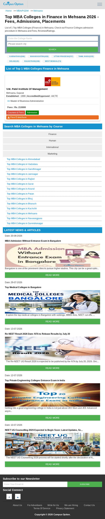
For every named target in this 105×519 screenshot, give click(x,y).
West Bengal (53, 61)
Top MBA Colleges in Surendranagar (25, 223)
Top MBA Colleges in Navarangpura (24, 218)
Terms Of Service (41, 508)
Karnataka (17, 56)
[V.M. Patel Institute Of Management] (52, 82)
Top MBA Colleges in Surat (20, 184)
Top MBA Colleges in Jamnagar (22, 174)
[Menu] (99, 4)
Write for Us (53, 505)
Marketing (52, 154)
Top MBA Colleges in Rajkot (20, 179)
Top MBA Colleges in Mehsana (22, 213)
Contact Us (89, 505)
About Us (17, 505)
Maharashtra (39, 56)
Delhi (14, 61)
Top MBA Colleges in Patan (20, 194)
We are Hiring (71, 505)
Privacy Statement (65, 508)
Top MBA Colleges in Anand (20, 189)
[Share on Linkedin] (17, 497)
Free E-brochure (18, 117)
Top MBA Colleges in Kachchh (22, 208)
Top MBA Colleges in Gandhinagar (24, 169)
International (52, 147)
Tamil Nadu (86, 56)
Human (52, 140)
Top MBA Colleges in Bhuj (20, 199)
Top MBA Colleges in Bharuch (21, 203)
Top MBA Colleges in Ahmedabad (23, 159)
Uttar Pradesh (63, 56)
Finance (53, 134)
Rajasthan (32, 61)
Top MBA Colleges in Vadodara (22, 164)
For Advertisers (34, 505)
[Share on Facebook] (9, 497)
